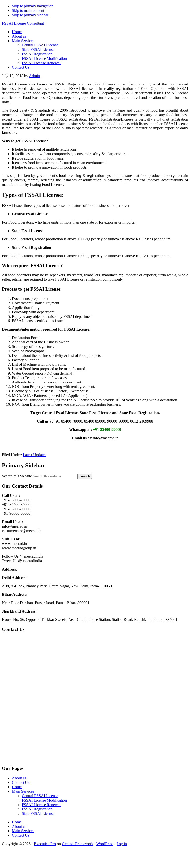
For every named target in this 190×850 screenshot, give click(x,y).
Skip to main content (28, 10)
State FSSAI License (38, 813)
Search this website (17, 476)
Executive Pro (45, 844)
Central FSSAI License (40, 796)
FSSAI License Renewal (41, 805)
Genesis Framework (77, 844)
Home (17, 787)
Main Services (23, 791)
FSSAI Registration (37, 809)
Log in (122, 844)
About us (19, 778)
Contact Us (20, 782)
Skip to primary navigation (32, 6)
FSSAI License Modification (44, 800)
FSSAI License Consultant (23, 23)
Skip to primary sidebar (30, 15)
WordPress (104, 844)
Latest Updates (34, 455)
